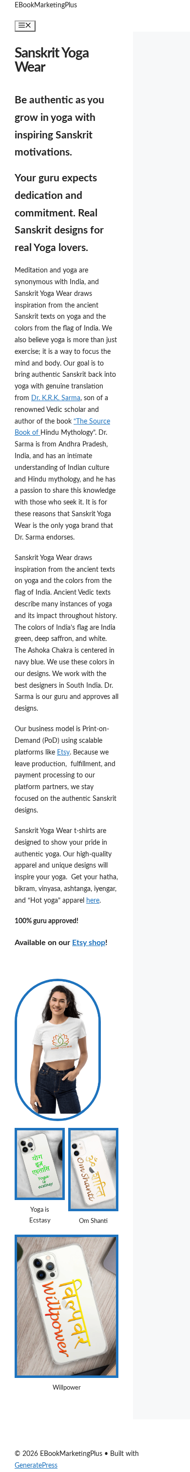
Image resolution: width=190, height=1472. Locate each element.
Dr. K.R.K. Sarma (55, 398)
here (92, 900)
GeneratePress (36, 1465)
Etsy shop (88, 943)
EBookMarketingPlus (46, 5)
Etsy (63, 752)
